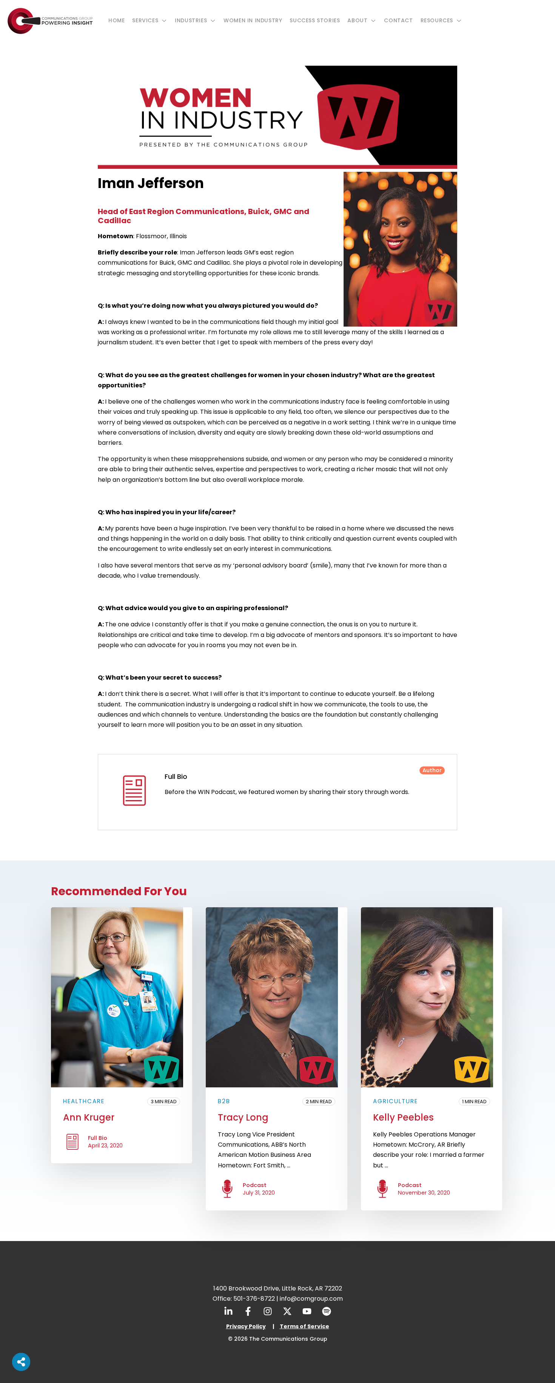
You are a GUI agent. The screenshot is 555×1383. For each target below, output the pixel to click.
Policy (257, 1326)
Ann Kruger (88, 1117)
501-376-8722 (254, 1298)
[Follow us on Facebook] (248, 1311)
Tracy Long (243, 1117)
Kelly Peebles (403, 1117)
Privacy (237, 1326)
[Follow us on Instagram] (267, 1311)
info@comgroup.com (311, 1298)
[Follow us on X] (287, 1311)
